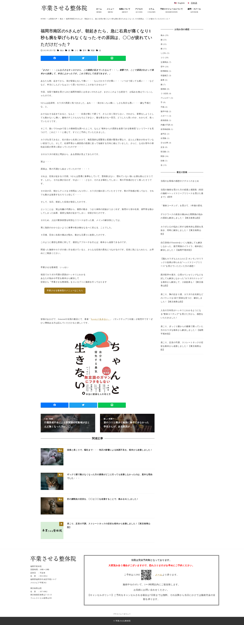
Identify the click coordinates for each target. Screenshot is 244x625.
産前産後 (164, 120)
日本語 (194, 3)
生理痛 (163, 138)
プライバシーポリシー (122, 614)
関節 (93, 50)
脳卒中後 (164, 111)
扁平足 (163, 134)
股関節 (163, 89)
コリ (76, 50)
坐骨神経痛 (165, 129)
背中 (85, 50)
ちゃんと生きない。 (100, 319)
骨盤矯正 (164, 76)
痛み (62, 50)
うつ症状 (164, 94)
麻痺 (162, 80)
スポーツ (164, 116)
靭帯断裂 (164, 71)
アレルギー (165, 98)
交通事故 (164, 62)
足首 (162, 147)
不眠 (162, 107)
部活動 (163, 152)
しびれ (163, 53)
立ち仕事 (164, 143)
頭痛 (162, 161)
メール (158, 574)
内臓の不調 (165, 125)
